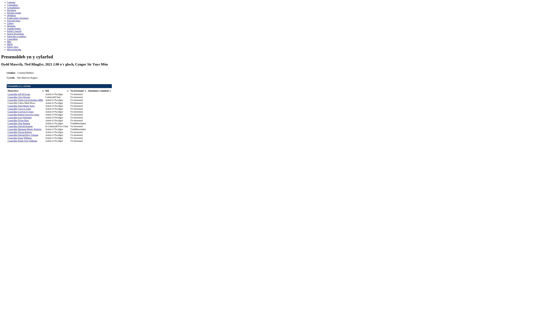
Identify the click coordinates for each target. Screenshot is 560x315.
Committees (12, 5)
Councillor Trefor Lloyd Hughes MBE (25, 100)
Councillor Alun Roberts (19, 123)
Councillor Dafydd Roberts (20, 126)
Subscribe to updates (16, 36)
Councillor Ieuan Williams (20, 138)
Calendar (11, 2)
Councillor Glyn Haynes (19, 97)
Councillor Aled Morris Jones (21, 106)
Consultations (13, 7)
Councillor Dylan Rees (18, 120)
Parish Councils (14, 31)
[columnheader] (26, 91)
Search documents (15, 34)
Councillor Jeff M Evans (19, 94)
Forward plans (13, 21)
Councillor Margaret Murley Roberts (24, 129)
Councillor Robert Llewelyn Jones (23, 114)
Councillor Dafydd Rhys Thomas (23, 135)
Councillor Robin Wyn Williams (22, 141)
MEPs (10, 44)
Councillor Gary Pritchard (20, 117)
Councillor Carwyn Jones (19, 109)
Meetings (11, 26)
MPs (9, 42)
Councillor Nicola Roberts (20, 132)
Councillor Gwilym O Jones (21, 112)
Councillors (12, 39)
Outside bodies (14, 28)
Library (10, 23)
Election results (14, 13)
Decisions (11, 10)
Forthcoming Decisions (17, 18)
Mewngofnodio (14, 49)
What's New (12, 47)
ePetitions (11, 15)
